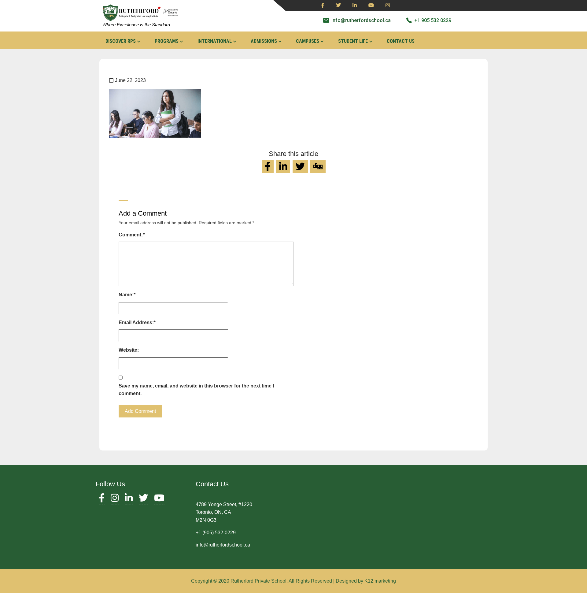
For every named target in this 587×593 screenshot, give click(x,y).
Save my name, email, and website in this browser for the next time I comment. (196, 389)
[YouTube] (159, 499)
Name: (127, 294)
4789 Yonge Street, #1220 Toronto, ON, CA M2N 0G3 (224, 512)
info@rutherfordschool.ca (361, 20)
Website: (129, 350)
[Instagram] (388, 5)
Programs (167, 41)
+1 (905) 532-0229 (216, 532)
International (215, 41)
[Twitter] (338, 5)
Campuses (307, 41)
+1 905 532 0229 (432, 20)
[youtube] (371, 5)
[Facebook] (322, 5)
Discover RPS (120, 41)
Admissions (264, 41)
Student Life (353, 41)
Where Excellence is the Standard (136, 24)
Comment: (132, 234)
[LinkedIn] (129, 499)
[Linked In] (355, 5)
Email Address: (137, 322)
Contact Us (401, 41)
